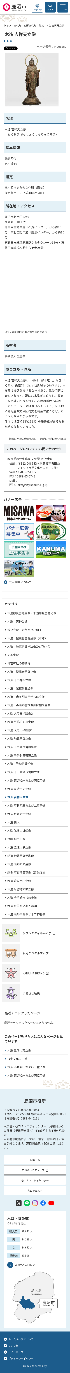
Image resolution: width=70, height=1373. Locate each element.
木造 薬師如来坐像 (19, 864)
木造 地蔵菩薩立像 (19, 738)
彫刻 (41, 25)
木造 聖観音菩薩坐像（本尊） (27, 638)
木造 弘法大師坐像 (19, 830)
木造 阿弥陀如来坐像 (20, 722)
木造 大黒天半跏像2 (20, 713)
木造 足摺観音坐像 (20, 688)
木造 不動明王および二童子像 (26, 805)
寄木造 (9, 163)
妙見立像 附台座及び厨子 (24, 630)
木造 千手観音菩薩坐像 (22, 747)
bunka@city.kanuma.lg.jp (31, 485)
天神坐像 (13, 655)
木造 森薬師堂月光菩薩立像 (26, 696)
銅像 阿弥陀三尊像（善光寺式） (27, 872)
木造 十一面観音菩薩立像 (23, 772)
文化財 (17, 25)
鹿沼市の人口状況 (25, 1265)
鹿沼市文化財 (32, 332)
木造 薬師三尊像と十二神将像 (26, 914)
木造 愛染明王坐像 (19, 881)
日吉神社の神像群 (18, 663)
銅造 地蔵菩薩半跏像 (20, 855)
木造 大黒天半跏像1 (20, 730)
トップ (7, 25)
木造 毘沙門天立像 (19, 789)
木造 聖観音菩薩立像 (21, 671)
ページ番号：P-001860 (51, 46)
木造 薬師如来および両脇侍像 (26, 780)
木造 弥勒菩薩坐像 (20, 763)
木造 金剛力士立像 (19, 814)
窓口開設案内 (34, 1143)
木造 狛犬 (13, 822)
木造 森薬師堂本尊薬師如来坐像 (28, 705)
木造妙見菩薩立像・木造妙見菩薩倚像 (31, 613)
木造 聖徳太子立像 (19, 847)
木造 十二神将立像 (19, 680)
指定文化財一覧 (17, 1059)
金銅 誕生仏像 (16, 839)
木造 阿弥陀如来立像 (20, 889)
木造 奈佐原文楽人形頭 (22, 906)
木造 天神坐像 (17, 621)
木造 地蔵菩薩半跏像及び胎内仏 (28, 646)
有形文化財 (30, 25)
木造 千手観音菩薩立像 (22, 755)
